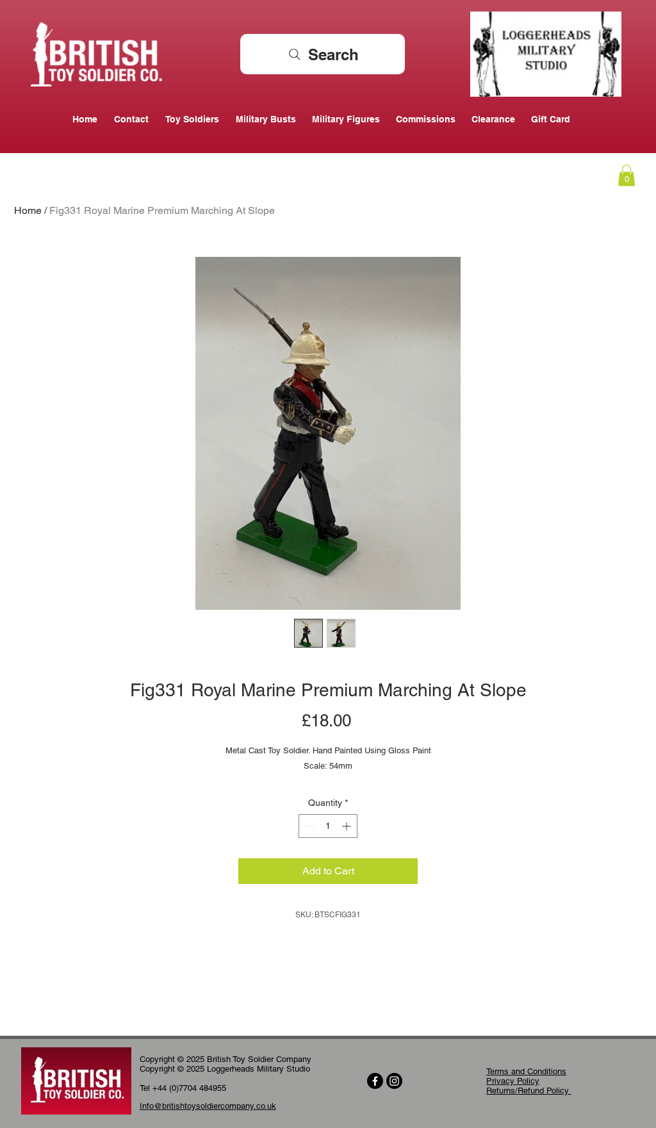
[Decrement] (308, 826)
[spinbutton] (328, 826)
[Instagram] (394, 1081)
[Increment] (348, 826)
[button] (627, 175)
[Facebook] (375, 1081)
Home (28, 210)
